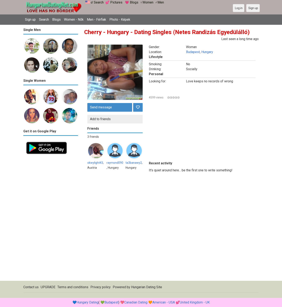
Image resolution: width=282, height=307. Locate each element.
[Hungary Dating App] (46, 141)
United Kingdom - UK (195, 302)
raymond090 (115, 162)
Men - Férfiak (96, 19)
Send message (101, 107)
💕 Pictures (113, 2)
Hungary (207, 52)
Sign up (30, 19)
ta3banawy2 (134, 162)
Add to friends (100, 119)
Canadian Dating (135, 302)
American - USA (163, 302)
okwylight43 (95, 162)
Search (44, 19)
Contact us (31, 287)
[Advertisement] (50, 219)
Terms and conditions (72, 287)
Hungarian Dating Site (146, 287)
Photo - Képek (119, 19)
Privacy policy (100, 287)
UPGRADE (48, 287)
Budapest (193, 52)
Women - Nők (74, 19)
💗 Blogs (131, 2)
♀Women (146, 2)
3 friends (93, 136)
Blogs (56, 19)
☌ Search (97, 2)
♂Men (159, 2)
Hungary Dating (87, 302)
